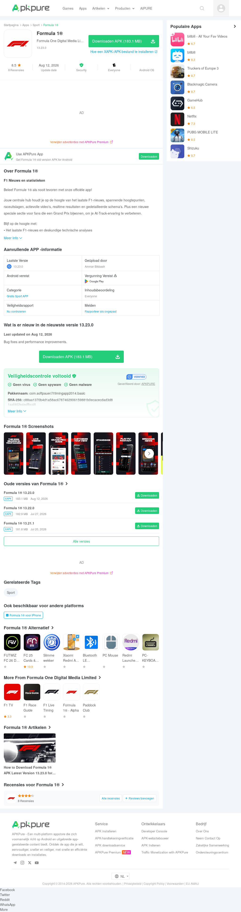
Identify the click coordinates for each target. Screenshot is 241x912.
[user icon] (221, 8)
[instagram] (22, 863)
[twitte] (29, 863)
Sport (36, 25)
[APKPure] (30, 8)
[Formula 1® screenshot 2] (58, 453)
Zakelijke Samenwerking (212, 845)
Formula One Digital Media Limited (62, 40)
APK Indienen (150, 845)
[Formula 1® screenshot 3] (81, 453)
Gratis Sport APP (17, 296)
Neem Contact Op (208, 838)
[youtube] (37, 863)
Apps (25, 25)
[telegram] (15, 863)
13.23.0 (18, 266)
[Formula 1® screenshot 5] (126, 453)
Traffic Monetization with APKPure (164, 852)
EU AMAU (192, 883)
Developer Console (154, 831)
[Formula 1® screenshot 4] (103, 453)
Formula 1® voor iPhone (25, 615)
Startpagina (11, 25)
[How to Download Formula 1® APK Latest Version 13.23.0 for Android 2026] (30, 748)
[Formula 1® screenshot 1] (36, 453)
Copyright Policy (154, 883)
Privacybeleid (132, 883)
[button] (81, 67)
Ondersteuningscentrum (212, 852)
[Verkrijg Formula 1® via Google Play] (94, 281)
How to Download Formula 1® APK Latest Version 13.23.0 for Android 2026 (28, 770)
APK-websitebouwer (155, 838)
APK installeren (105, 831)
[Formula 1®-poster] (13, 453)
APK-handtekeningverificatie (114, 838)
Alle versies (81, 541)
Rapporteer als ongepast (100, 311)
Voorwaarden (175, 883)
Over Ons (202, 831)
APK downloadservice (110, 845)
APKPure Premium (108, 852)
